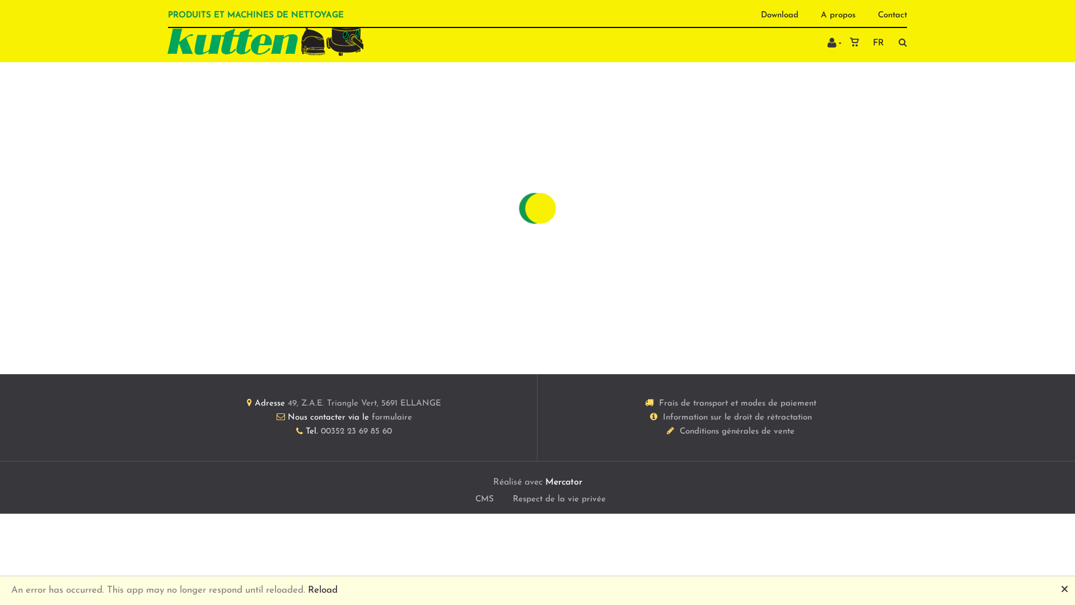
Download (779, 15)
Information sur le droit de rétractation (737, 417)
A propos (838, 15)
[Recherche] (900, 42)
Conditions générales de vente (737, 431)
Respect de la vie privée (559, 499)
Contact (892, 15)
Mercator (563, 482)
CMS (484, 499)
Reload (323, 590)
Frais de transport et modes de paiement (737, 403)
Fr (878, 43)
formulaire (392, 417)
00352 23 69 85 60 (356, 431)
